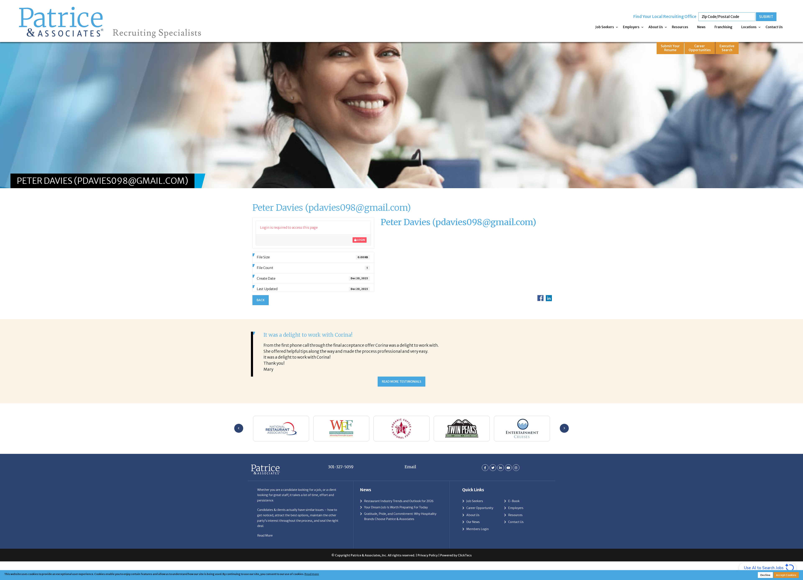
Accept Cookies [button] (786, 575)
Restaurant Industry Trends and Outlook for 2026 (398, 519)
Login (361, 239)
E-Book (514, 519)
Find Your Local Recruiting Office (664, 16)
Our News (473, 540)
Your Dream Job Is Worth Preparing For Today (396, 525)
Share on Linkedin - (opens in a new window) (549, 298)
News (701, 27)
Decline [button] (765, 575)
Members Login (477, 547)
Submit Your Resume (670, 48)
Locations (749, 27)
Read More (265, 553)
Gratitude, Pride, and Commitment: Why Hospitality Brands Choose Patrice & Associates (400, 534)
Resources (680, 27)
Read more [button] (311, 574)
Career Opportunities (700, 48)
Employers (631, 27)
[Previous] (238, 446)
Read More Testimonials (401, 399)
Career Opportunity (479, 526)
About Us (655, 27)
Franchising (723, 27)
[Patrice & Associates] (110, 6)
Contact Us (774, 27)
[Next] (564, 446)
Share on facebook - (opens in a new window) (540, 298)
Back (261, 300)
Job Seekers (604, 27)
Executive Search (727, 48)
